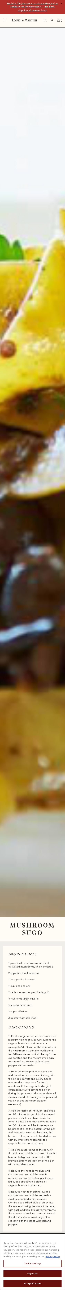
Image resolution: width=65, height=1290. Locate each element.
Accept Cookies (32, 1283)
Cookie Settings (32, 1263)
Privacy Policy (53, 1257)
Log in (53, 21)
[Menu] (5, 21)
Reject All (32, 1274)
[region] (32, 1261)
